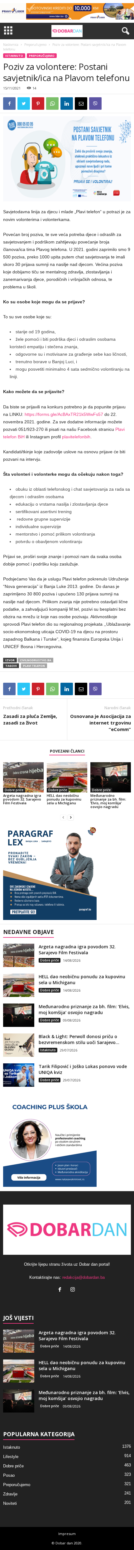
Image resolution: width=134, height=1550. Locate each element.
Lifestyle (10, 1456)
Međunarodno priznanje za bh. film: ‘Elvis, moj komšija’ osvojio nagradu (108, 801)
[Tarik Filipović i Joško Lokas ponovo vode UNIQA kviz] (18, 1075)
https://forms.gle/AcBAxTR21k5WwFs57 (64, 414)
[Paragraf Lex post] (67, 873)
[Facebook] (61, 1290)
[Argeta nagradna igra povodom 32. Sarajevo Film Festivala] (23, 777)
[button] (124, 31)
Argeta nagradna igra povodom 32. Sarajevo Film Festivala (22, 799)
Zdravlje (10, 1494)
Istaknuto (14, 56)
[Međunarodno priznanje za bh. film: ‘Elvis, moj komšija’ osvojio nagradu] (110, 777)
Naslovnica (10, 44)
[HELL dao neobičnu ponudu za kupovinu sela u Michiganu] (67, 777)
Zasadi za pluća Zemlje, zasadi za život (30, 719)
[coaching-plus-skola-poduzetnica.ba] (67, 1140)
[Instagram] (73, 1290)
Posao (9, 1475)
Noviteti (10, 1503)
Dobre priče (14, 790)
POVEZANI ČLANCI (67, 751)
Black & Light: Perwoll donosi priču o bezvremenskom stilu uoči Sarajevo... (79, 1039)
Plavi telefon (34, 666)
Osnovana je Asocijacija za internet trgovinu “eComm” (100, 722)
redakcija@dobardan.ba (83, 1277)
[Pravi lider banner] (67, 11)
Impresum (67, 1533)
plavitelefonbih (76, 436)
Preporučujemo (35, 44)
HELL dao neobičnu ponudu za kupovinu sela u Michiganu (64, 799)
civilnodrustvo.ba (35, 660)
